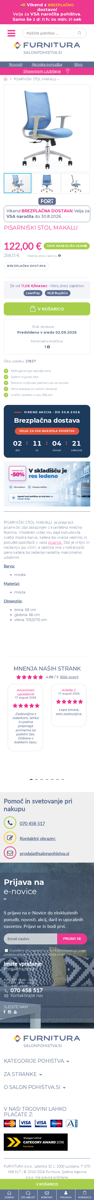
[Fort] (47, 201)
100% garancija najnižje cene (31, 371)
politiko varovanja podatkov (51, 954)
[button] (47, 128)
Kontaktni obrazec (38, 838)
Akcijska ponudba (47, 64)
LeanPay (33, 293)
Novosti (16, 64)
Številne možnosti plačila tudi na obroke (39, 383)
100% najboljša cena (65, 246)
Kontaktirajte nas (27, 995)
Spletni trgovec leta (24, 377)
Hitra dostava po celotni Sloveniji (34, 389)
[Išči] (80, 33)
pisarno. (55, 542)
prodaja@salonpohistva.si (44, 853)
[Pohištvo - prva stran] (6, 79)
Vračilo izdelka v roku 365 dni (32, 395)
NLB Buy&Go (57, 293)
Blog (78, 64)
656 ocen (69, 677)
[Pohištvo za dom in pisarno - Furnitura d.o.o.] (47, 48)
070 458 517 (32, 823)
